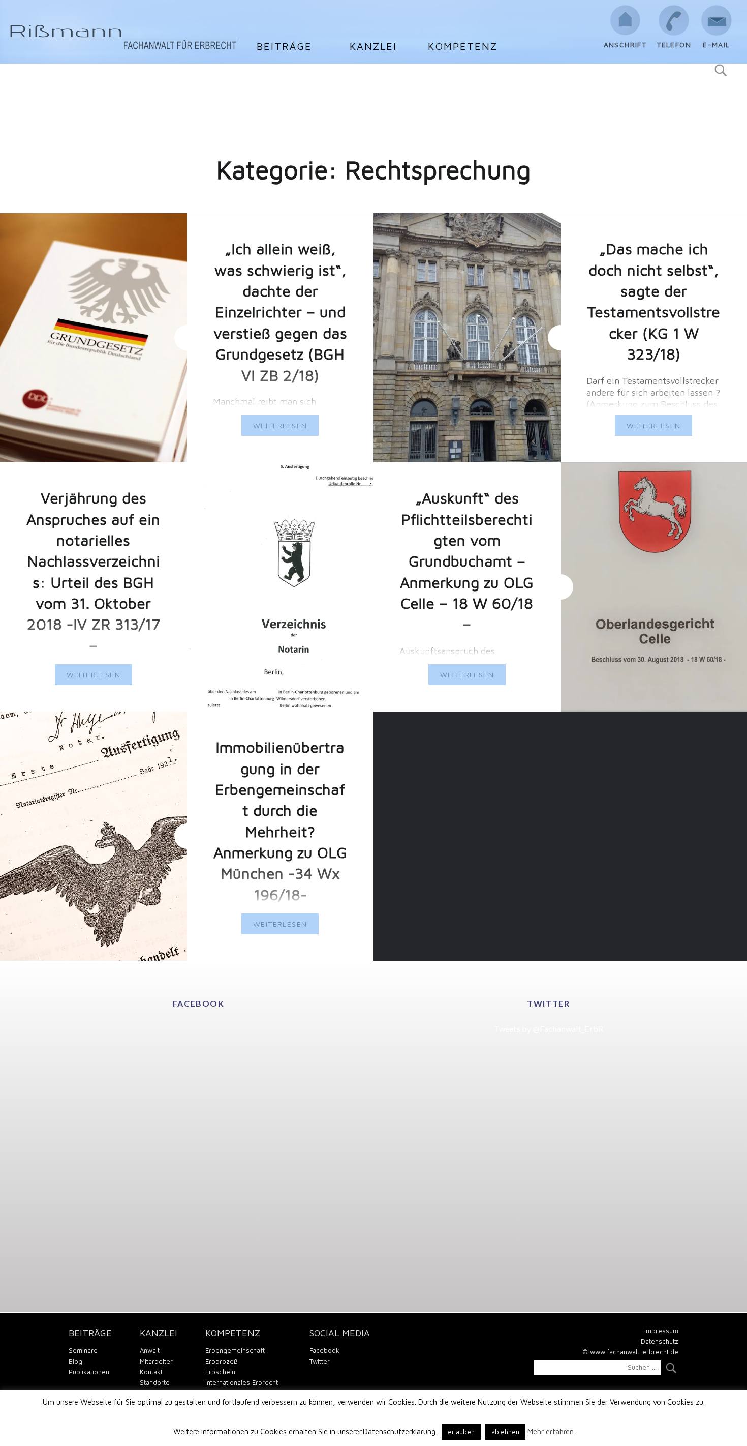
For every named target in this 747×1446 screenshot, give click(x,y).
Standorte (155, 1382)
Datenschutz (659, 1341)
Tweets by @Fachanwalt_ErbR (548, 1029)
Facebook (324, 1350)
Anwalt (150, 1350)
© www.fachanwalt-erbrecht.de (630, 1352)
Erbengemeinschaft (235, 1350)
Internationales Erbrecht (241, 1382)
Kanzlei (373, 46)
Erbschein (220, 1372)
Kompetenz (462, 46)
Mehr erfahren (550, 1431)
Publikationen (89, 1372)
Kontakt (151, 1372)
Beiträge (284, 46)
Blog (75, 1361)
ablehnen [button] (505, 1432)
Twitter (319, 1361)
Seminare (83, 1350)
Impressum (661, 1330)
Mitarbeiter (156, 1361)
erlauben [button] (461, 1432)
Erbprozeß (221, 1361)
